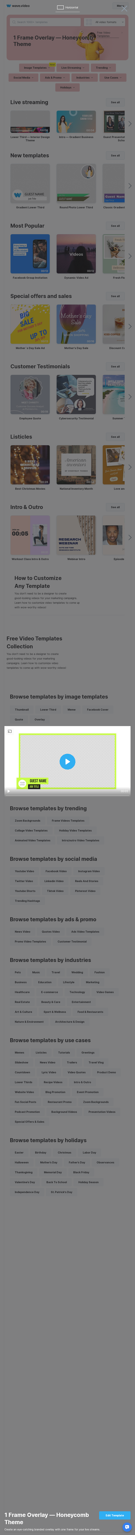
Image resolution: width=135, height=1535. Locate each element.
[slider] (67, 795)
